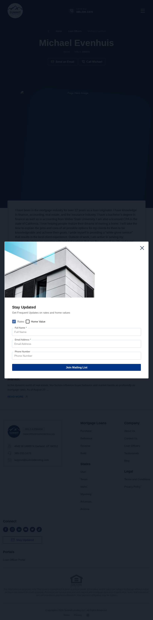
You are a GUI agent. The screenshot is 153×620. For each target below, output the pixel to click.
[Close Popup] (142, 248)
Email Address (23, 339)
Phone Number (22, 351)
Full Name (21, 328)
